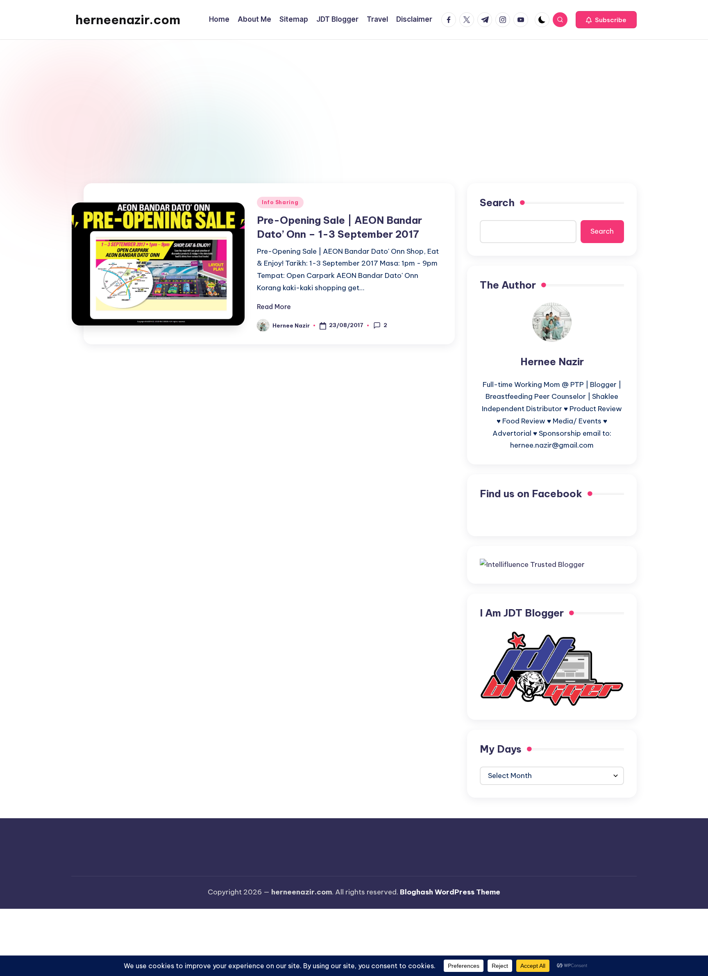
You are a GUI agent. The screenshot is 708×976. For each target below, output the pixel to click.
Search (497, 202)
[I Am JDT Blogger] (552, 668)
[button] (606, 19)
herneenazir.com (127, 19)
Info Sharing (280, 202)
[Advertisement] (354, 101)
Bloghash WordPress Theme (450, 891)
